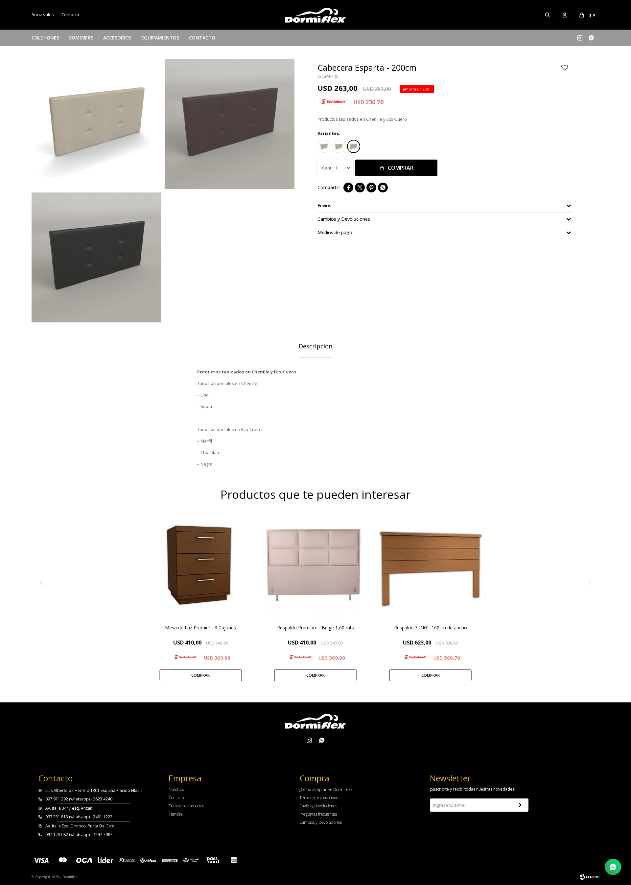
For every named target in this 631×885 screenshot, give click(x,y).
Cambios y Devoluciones (320, 822)
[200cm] (353, 146)
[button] (547, 14)
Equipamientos (160, 38)
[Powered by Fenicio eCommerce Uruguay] (589, 877)
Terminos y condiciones (319, 797)
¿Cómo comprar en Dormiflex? (325, 789)
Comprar (400, 167)
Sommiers (81, 38)
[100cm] (324, 146)
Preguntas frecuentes (318, 814)
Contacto (202, 38)
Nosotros (176, 789)
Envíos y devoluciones (318, 806)
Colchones (45, 38)
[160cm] (338, 146)
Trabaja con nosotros (186, 806)
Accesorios (117, 38)
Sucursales (43, 14)
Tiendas (175, 814)
